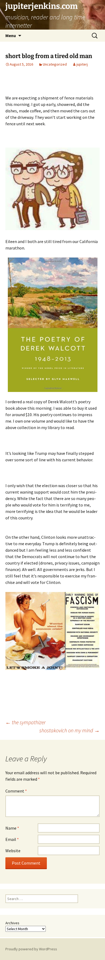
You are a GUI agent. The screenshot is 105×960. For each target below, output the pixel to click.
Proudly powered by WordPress (31, 949)
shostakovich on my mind (69, 730)
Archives (12, 922)
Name (12, 828)
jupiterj (82, 64)
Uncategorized (55, 64)
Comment (16, 791)
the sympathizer (25, 722)
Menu (10, 35)
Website (12, 850)
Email (12, 839)
